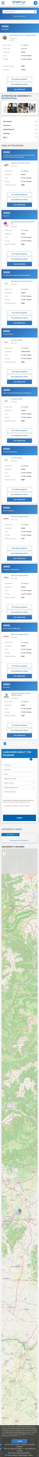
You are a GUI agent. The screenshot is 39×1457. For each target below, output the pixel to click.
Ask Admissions (19, 205)
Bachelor (5, 26)
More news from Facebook (19, 840)
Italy (15, 38)
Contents (6, 125)
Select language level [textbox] (11, 787)
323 (33, 743)
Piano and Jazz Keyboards (11, 628)
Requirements (8, 129)
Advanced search (19, 16)
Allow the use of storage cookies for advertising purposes (20, 1445)
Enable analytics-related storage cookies (19, 1455)
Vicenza (11, 38)
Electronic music (8, 511)
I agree (19, 1441)
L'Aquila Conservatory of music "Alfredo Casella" (20, 694)
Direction (6, 216)
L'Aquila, (13, 698)
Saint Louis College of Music (20, 516)
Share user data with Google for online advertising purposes (20, 1450)
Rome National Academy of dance (21, 281)
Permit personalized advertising (20, 1453)
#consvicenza (9, 97)
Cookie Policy (21, 1436)
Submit (19, 818)
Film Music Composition (11, 569)
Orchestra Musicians (10, 452)
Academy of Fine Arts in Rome (20, 163)
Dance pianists (8, 334)
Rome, (13, 166)
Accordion (6, 687)
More (5, 137)
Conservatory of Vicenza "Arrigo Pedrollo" (22, 35)
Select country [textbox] (9, 783)
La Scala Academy (16, 340)
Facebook (11, 834)
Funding (6, 133)
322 (29, 743)
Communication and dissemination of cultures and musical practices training (18, 156)
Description (7, 121)
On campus (24, 45)
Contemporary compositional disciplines (16, 275)
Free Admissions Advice (19, 84)
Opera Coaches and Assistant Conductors (17, 393)
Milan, (12, 343)
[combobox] (19, 783)
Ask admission (19, 89)
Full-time (24, 48)
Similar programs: (13, 145)
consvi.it (11, 40)
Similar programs (21, 79)
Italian (23, 52)
